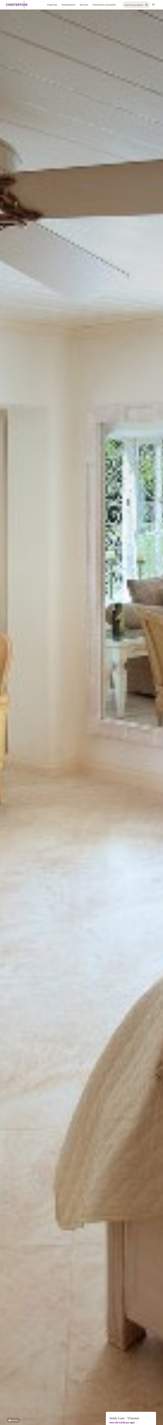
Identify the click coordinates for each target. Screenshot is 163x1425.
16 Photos (14, 1420)
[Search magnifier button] (146, 4)
